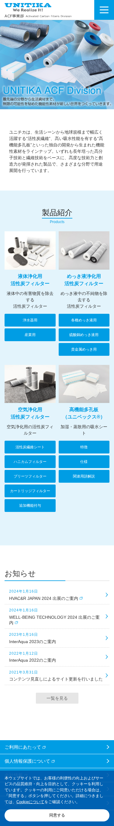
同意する (57, 815)
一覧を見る (57, 698)
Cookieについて (30, 802)
